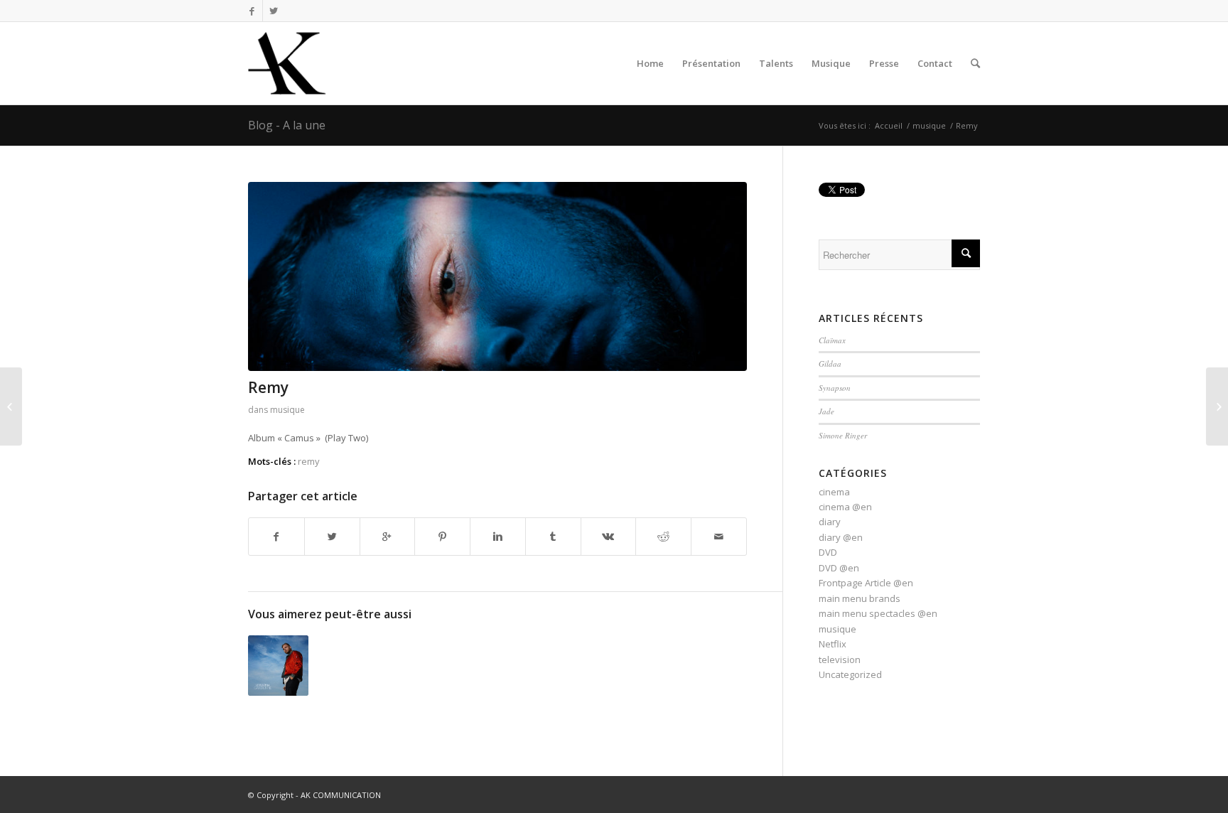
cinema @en (845, 506)
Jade (826, 411)
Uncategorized (850, 674)
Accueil (889, 125)
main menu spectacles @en (878, 613)
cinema (834, 491)
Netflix (832, 643)
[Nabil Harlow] (11, 406)
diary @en (841, 537)
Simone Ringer (843, 435)
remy (309, 461)
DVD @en (839, 567)
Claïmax (832, 340)
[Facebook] (252, 10)
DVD (828, 552)
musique (929, 125)
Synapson (835, 387)
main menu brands (859, 598)
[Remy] (497, 277)
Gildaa (830, 363)
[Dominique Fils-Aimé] (1217, 406)
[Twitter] (273, 10)
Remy (268, 387)
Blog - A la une (286, 125)
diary (830, 521)
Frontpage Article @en (866, 582)
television (840, 659)
